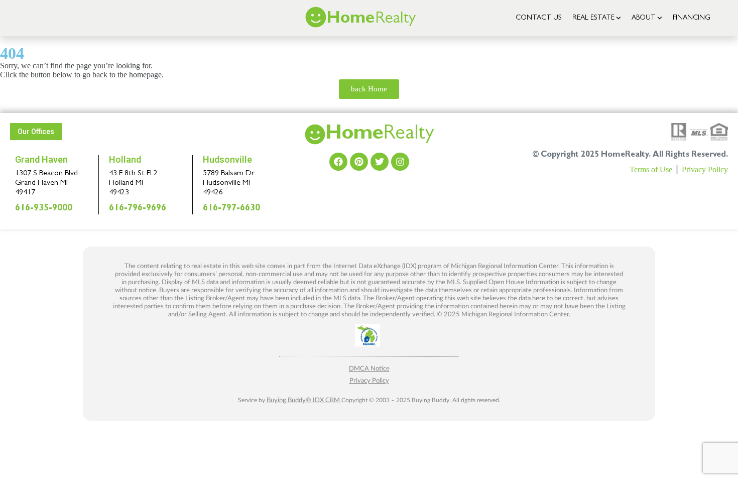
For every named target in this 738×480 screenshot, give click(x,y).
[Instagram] (400, 162)
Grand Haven (41, 159)
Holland (125, 159)
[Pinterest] (359, 162)
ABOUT (644, 18)
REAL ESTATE (593, 18)
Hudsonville (227, 159)
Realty (379, 135)
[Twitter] (380, 162)
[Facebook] (338, 162)
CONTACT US (539, 18)
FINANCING (691, 18)
